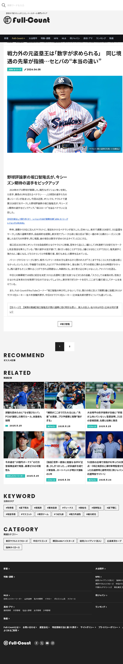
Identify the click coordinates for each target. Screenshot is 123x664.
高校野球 (7, 610)
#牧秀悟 (10, 507)
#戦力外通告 (75, 514)
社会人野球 (27, 610)
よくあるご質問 (10, 630)
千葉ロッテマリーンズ (103, 587)
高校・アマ (88, 38)
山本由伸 (28, 598)
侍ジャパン (75, 38)
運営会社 (43, 627)
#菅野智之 (96, 507)
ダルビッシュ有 (59, 598)
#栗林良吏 (52, 507)
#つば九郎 (59, 514)
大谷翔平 (33, 38)
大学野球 (16, 610)
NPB (56, 38)
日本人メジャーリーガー (13, 598)
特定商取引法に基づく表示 (64, 627)
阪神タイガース (13, 547)
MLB (64, 38)
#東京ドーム (43, 514)
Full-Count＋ (18, 38)
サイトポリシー (87, 627)
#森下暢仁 (112, 507)
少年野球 (46, 610)
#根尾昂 (38, 507)
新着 (6, 38)
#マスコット (26, 514)
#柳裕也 (82, 507)
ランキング (101, 38)
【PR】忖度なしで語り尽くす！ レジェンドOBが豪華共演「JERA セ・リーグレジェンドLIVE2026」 (37, 221)
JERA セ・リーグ (15, 69)
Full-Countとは (11, 627)
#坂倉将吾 (11, 514)
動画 (111, 38)
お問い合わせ (29, 627)
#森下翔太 (24, 507)
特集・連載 (45, 38)
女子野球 (37, 610)
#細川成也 (91, 514)
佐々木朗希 (38, 598)
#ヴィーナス (67, 507)
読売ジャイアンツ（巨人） (91, 540)
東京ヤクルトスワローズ (17, 540)
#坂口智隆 (65, 323)
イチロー (48, 598)
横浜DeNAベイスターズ (63, 540)
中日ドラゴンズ (40, 540)
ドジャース (72, 598)
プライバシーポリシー (108, 627)
